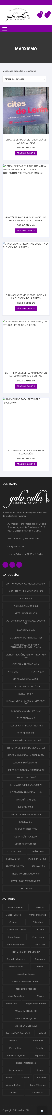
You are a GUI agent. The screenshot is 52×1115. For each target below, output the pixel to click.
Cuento (40, 929)
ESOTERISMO (26, 718)
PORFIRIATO (37, 859)
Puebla (39, 1048)
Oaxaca (13, 1040)
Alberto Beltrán (15, 907)
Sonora (40, 1070)
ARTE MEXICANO (26, 606)
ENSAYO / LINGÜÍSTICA (26, 710)
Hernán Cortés (16, 966)
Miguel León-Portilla (36, 1003)
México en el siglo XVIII (18, 1033)
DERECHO (26, 693)
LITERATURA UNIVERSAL (26, 792)
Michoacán (11, 1003)
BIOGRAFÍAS (26, 630)
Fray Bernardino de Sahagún (26, 951)
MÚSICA (26, 822)
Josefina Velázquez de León (26, 981)
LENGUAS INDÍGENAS (26, 762)
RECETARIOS (15, 866)
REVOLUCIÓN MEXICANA (26, 881)
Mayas (40, 996)
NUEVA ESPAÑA (26, 829)
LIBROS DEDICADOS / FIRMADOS (26, 770)
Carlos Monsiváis (37, 914)
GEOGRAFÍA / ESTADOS (26, 740)
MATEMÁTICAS (26, 799)
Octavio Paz (37, 1040)
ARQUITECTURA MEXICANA (26, 591)
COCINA (37, 671)
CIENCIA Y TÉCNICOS (26, 664)
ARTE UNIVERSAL (26, 613)
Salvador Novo (16, 1070)
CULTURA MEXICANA (26, 686)
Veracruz (41, 1077)
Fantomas (40, 944)
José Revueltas (16, 996)
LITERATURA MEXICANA (26, 784)
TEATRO (26, 888)
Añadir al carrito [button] (26, 153)
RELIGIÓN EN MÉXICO (26, 873)
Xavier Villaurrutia (37, 1085)
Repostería (40, 1055)
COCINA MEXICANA (26, 679)
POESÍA (13, 859)
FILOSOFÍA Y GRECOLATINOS (26, 725)
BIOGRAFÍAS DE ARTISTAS (26, 637)
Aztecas (40, 907)
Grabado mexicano (15, 959)
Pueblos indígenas (16, 1055)
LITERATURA (26, 777)
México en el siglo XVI (26, 1018)
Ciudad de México (17, 929)
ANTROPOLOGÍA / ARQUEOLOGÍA (26, 583)
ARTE (26, 598)
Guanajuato (40, 959)
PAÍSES (38, 851)
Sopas (9, 1077)
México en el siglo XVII (26, 1025)
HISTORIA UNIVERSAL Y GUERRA (25, 755)
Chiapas (13, 922)
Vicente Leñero (13, 1085)
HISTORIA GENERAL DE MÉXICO (26, 747)
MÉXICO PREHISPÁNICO (26, 814)
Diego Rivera (14, 937)
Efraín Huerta (38, 937)
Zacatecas (37, 1092)
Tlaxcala (25, 1077)
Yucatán (13, 1092)
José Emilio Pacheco (26, 988)
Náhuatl (42, 1033)
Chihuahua (37, 922)
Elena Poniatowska (16, 944)
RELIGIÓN (38, 866)
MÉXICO (26, 807)
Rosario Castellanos (26, 1062)
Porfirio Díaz (15, 1048)
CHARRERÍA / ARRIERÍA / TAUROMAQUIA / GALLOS (26, 646)
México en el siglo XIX (26, 1011)
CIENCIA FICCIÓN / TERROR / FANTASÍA (26, 655)
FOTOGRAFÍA (26, 733)
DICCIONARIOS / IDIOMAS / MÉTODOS (25, 702)
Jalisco (40, 966)
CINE (13, 671)
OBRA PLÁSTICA (26, 836)
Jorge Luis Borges (26, 974)
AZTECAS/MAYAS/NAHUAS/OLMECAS (25, 621)
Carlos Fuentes (13, 914)
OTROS (14, 851)
